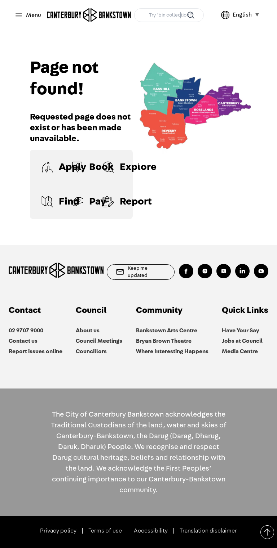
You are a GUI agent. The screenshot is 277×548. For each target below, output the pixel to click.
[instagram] (205, 271)
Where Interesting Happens (172, 351)
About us (88, 330)
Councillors (91, 351)
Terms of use (105, 531)
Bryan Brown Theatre (164, 341)
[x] (223, 271)
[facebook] (186, 271)
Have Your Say (240, 330)
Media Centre (240, 351)
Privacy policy (58, 531)
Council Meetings (99, 341)
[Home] (89, 15)
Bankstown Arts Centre (166, 330)
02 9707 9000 (26, 330)
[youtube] (261, 271)
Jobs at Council (242, 341)
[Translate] (227, 15)
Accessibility (151, 531)
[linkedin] (242, 271)
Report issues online (35, 351)
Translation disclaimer (208, 531)
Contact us (23, 341)
